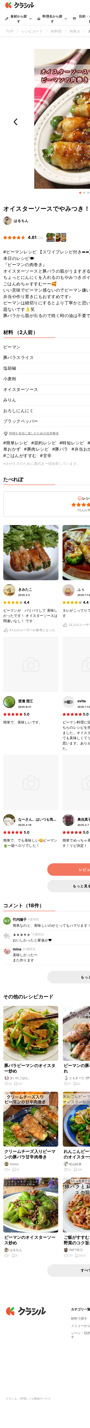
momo (14, 1164)
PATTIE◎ (76, 1250)
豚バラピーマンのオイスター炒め (30, 1068)
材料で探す (79, 1318)
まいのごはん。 (21, 1078)
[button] (80, 193)
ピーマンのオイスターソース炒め (30, 1240)
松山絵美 (75, 1164)
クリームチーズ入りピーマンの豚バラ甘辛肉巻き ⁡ (30, 1154)
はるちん (21, 220)
